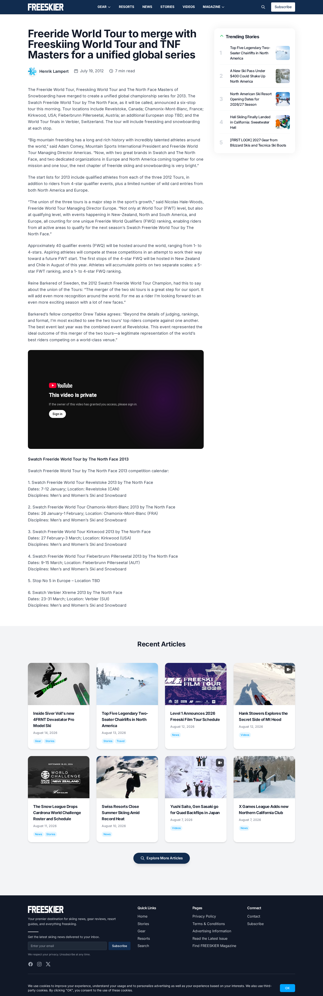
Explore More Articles (165, 858)
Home (142, 916)
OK (287, 988)
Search (143, 945)
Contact (253, 916)
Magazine (211, 7)
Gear (102, 7)
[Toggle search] (263, 7)
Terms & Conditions (208, 924)
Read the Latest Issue (209, 938)
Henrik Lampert (54, 71)
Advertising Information (211, 931)
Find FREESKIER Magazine (214, 945)
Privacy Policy (204, 916)
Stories (167, 7)
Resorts (126, 7)
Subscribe (283, 7)
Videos (189, 7)
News (147, 7)
